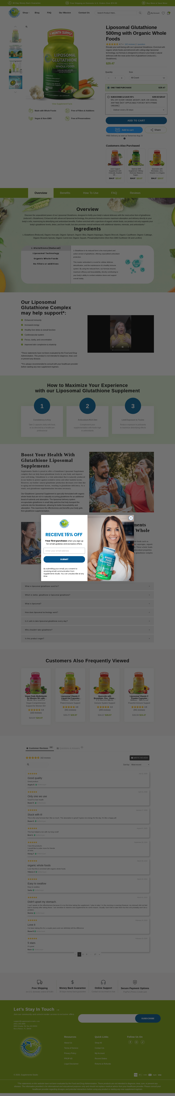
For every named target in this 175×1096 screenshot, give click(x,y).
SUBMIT (64, 559)
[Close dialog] (131, 518)
